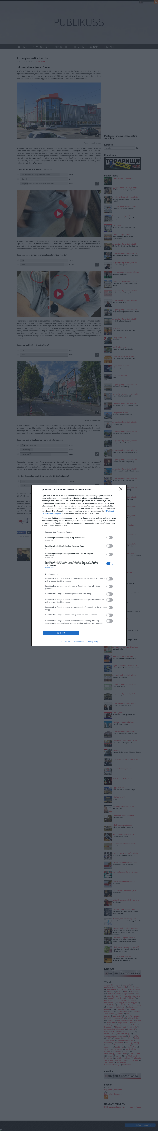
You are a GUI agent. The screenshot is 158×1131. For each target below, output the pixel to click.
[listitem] (79, 532)
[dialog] (79, 565)
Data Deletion (65, 642)
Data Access (79, 642)
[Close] (121, 489)
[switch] (109, 537)
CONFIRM (61, 633)
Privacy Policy (93, 642)
